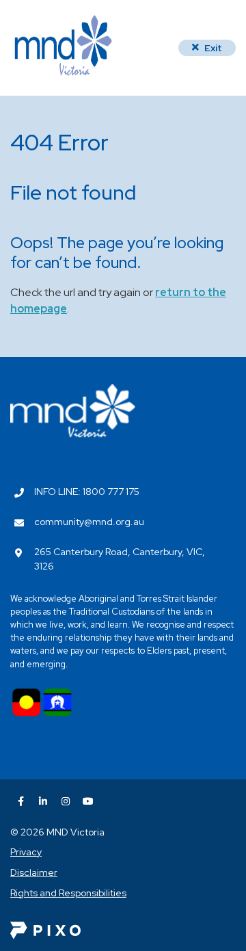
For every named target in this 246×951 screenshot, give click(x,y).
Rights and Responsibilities (68, 893)
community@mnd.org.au (89, 521)
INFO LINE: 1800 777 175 (86, 491)
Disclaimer (33, 872)
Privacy (26, 852)
